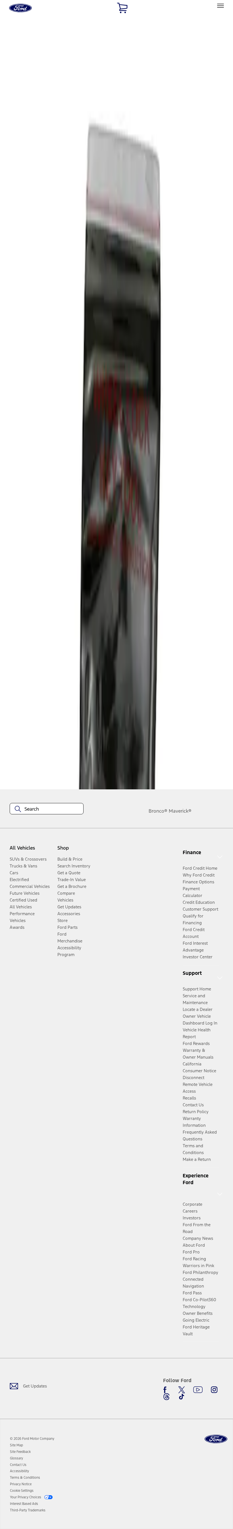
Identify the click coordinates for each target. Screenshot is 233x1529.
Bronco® (158, 811)
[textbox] (46, 809)
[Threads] (166, 1396)
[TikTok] (181, 1396)
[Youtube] (198, 1389)
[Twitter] (181, 1389)
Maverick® (180, 811)
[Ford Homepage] (216, 1439)
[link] (16, 1445)
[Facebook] (166, 1389)
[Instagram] (214, 1389)
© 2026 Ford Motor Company (32, 1439)
